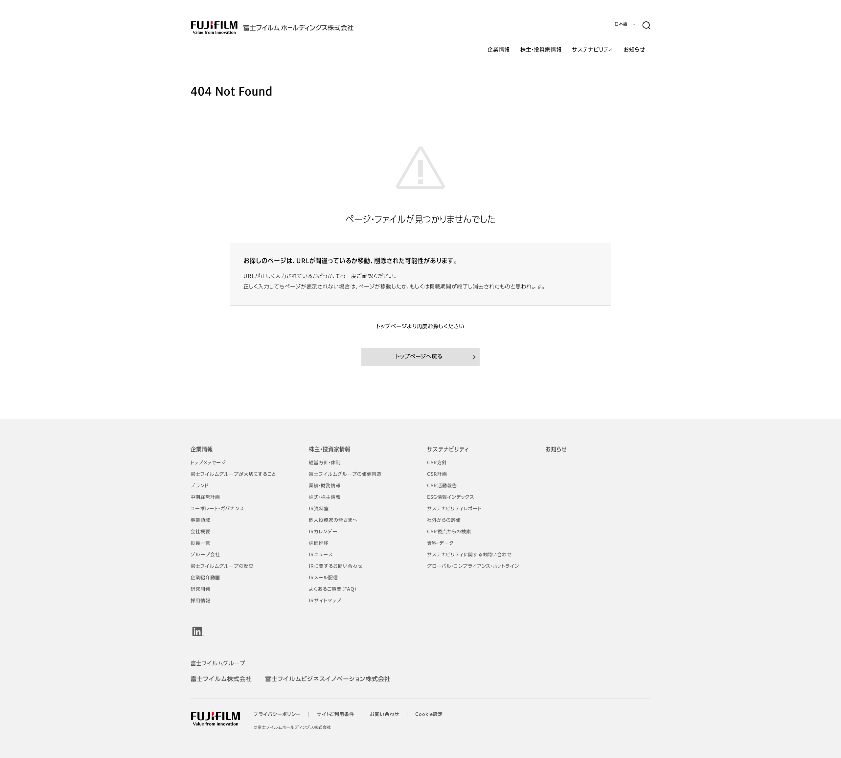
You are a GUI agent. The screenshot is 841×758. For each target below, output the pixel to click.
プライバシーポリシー (277, 714)
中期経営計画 (205, 497)
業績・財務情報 (325, 486)
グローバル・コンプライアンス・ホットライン (473, 566)
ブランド (200, 486)
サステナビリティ (448, 450)
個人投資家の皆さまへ (333, 520)
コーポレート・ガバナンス (217, 509)
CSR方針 (437, 463)
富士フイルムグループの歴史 (222, 566)
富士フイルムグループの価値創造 (345, 474)
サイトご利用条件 (335, 714)
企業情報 (202, 450)
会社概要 (200, 532)
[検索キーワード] (646, 26)
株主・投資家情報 (330, 450)
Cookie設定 (429, 714)
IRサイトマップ (325, 601)
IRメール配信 (323, 578)
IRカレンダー (323, 532)
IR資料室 (319, 509)
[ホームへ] (285, 27)
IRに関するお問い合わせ (336, 566)
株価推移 (319, 543)
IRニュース (321, 555)
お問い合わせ (384, 714)
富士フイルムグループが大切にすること (233, 474)
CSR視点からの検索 (449, 532)
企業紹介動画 (205, 578)
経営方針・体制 (325, 463)
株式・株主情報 (325, 497)
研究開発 (200, 589)
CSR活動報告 (442, 486)
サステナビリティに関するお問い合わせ (469, 555)
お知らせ (556, 450)
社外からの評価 (444, 520)
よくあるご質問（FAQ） (333, 589)
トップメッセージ (208, 463)
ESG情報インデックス (450, 497)
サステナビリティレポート (454, 509)
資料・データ (440, 543)
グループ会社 (205, 555)
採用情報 (200, 601)
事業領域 (200, 520)
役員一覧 (200, 543)
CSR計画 (437, 474)
